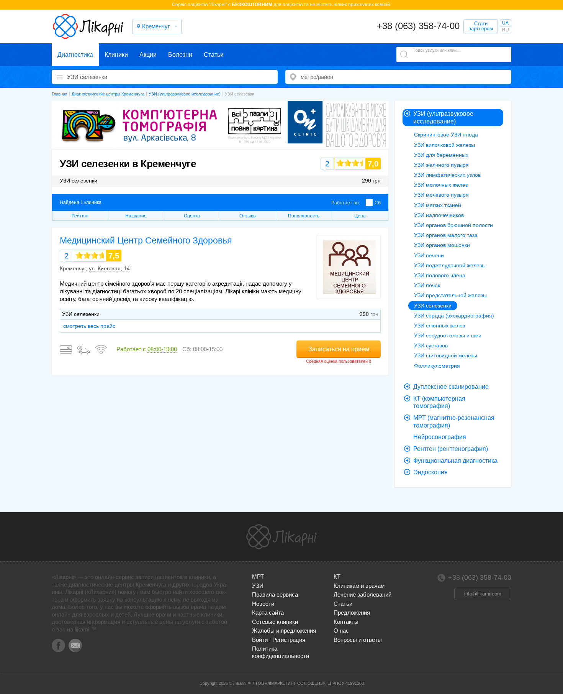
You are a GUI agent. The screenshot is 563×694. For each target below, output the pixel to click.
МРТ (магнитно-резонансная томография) (453, 421)
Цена (360, 216)
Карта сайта (268, 612)
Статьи (214, 54)
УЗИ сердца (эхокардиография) (454, 315)
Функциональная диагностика (455, 460)
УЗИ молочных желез (441, 185)
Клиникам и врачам (359, 585)
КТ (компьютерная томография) (439, 402)
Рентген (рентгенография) (450, 449)
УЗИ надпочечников (439, 215)
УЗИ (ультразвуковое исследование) (443, 117)
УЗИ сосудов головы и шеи (447, 335)
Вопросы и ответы (358, 639)
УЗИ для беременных (441, 155)
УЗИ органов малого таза (446, 235)
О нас (341, 630)
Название (136, 216)
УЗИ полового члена (439, 275)
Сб (378, 203)
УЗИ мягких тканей (437, 205)
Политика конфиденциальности (280, 652)
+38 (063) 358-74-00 (418, 26)
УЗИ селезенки (433, 306)
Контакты (346, 621)
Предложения (352, 612)
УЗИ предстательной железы (450, 295)
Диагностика (75, 54)
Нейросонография (439, 437)
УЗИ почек (427, 285)
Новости (263, 603)
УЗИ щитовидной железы (445, 355)
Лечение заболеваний (362, 594)
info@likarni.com (482, 594)
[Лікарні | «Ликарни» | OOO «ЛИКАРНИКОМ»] (281, 537)
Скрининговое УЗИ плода (446, 135)
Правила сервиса (275, 594)
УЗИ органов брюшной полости (453, 225)
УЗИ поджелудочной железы (450, 265)
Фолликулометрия (437, 366)
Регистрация (288, 639)
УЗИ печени (429, 255)
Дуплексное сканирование (451, 386)
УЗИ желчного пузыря (441, 165)
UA (505, 23)
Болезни (180, 54)
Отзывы (248, 216)
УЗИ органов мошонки (442, 245)
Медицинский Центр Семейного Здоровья (146, 240)
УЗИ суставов (431, 345)
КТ (337, 576)
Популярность (303, 216)
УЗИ (257, 585)
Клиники (116, 54)
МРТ (258, 576)
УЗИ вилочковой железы (444, 145)
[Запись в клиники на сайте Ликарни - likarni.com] (88, 26)
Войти (260, 639)
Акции (148, 54)
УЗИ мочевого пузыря (441, 195)
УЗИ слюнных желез (439, 325)
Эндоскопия (430, 472)
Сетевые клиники (275, 621)
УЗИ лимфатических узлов (447, 175)
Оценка (192, 216)
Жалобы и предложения (284, 630)
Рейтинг (80, 216)
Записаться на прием (338, 349)
